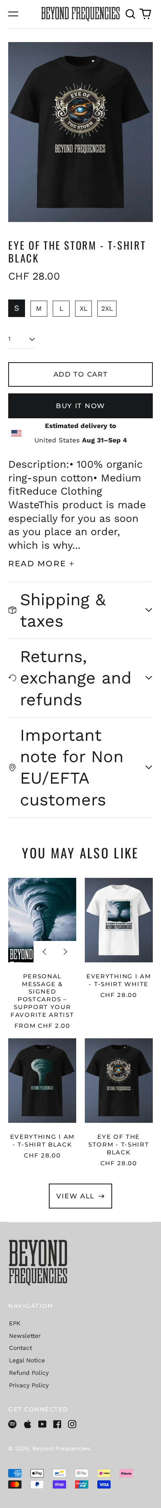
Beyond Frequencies (61, 1448)
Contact (20, 1347)
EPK (14, 1323)
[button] (130, 14)
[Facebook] (57, 1424)
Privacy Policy (29, 1385)
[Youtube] (42, 1424)
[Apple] (27, 1424)
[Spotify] (12, 1424)
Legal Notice (27, 1360)
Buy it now (80, 406)
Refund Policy (29, 1372)
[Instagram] (72, 1424)
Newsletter (25, 1335)
